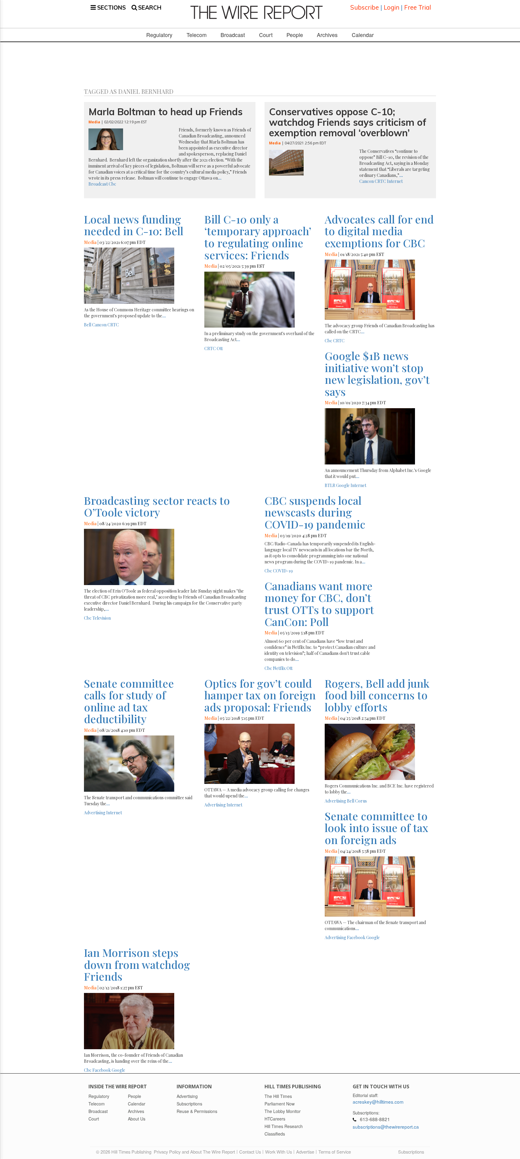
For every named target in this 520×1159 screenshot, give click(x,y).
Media (94, 122)
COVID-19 (283, 571)
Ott (220, 348)
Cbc (112, 184)
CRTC (380, 181)
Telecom (197, 35)
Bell (87, 325)
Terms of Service (334, 1151)
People (294, 35)
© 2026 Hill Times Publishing (125, 1151)
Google (343, 485)
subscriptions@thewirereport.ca (386, 1126)
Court (266, 35)
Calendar (363, 35)
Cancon (366, 181)
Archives (327, 35)
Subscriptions (411, 1151)
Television (101, 618)
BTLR (330, 485)
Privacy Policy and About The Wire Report (194, 1151)
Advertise (305, 1151)
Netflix (279, 668)
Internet (395, 181)
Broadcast (233, 35)
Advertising (94, 812)
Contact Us (250, 1151)
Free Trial (417, 7)
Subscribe (364, 7)
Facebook (356, 937)
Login (391, 7)
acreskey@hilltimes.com (378, 1101)
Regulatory (159, 35)
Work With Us (278, 1151)
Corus (361, 801)
